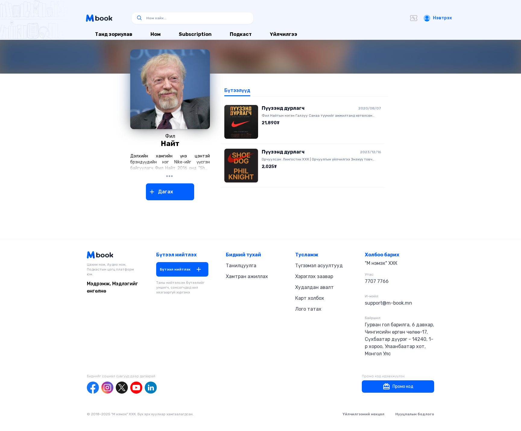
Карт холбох (309, 298)
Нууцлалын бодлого (414, 414)
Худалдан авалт (314, 287)
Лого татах (308, 309)
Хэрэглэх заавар (314, 276)
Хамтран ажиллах (247, 276)
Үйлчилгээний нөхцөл (363, 414)
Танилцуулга (241, 265)
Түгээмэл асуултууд (319, 265)
